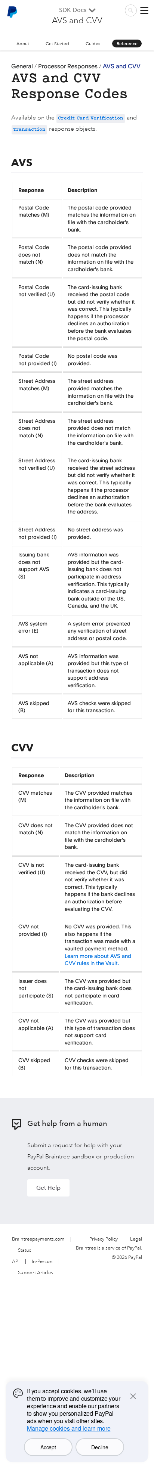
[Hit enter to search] (131, 10)
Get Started (57, 43)
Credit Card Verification (90, 118)
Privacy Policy (103, 1239)
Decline (99, 1447)
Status (24, 1250)
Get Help (48, 1187)
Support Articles (35, 1272)
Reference (127, 43)
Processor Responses (68, 66)
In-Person (42, 1261)
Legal (136, 1239)
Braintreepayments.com (38, 1239)
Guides (93, 43)
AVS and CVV (122, 66)
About (22, 43)
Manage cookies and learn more (68, 1428)
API (15, 1261)
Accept (48, 1447)
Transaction (29, 129)
